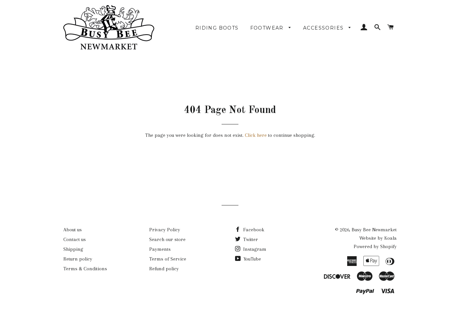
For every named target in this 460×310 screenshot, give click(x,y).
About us (72, 230)
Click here (256, 135)
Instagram (254, 249)
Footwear (268, 28)
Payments (160, 249)
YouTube (251, 259)
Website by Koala (378, 238)
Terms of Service (167, 259)
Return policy (77, 259)
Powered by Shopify (375, 246)
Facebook (253, 230)
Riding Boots (217, 28)
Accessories (324, 28)
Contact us (74, 239)
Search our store (167, 239)
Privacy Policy (164, 230)
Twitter (250, 239)
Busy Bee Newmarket (374, 230)
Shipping (73, 249)
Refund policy (164, 269)
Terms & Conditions (85, 269)
